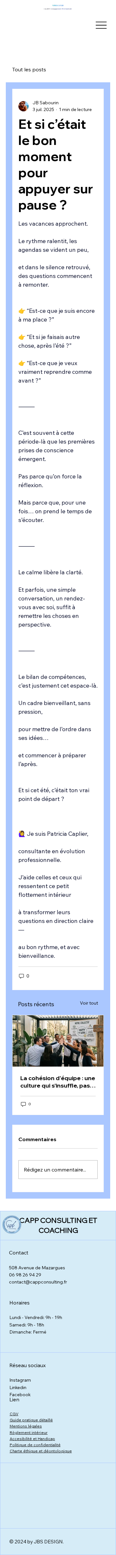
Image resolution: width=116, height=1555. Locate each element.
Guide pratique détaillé (31, 1419)
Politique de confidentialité (35, 1444)
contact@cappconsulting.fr (38, 1282)
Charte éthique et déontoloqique (41, 1450)
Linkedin (17, 1387)
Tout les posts (29, 69)
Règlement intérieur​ (29, 1432)
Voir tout (89, 1003)
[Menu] (101, 25)
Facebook (20, 1394)
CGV (14, 1413)
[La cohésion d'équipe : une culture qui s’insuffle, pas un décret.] (58, 1041)
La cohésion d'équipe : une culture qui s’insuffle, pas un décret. (57, 1081)
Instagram (20, 1380)
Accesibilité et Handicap (32, 1438)
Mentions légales (26, 1426)
